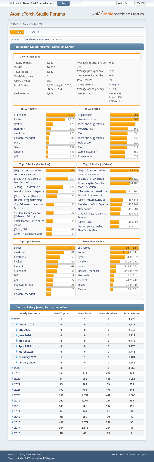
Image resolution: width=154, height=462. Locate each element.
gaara (17, 289)
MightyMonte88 (23, 284)
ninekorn (19, 133)
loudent (18, 151)
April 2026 (25, 346)
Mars (17, 142)
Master (82, 289)
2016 (17, 417)
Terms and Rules (127, 454)
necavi (81, 266)
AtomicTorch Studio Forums (37, 13)
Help (114, 454)
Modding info (85, 128)
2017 (17, 411)
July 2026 (24, 330)
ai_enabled (20, 115)
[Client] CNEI (21, 229)
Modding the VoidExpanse (29, 191)
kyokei (18, 124)
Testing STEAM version (27, 187)
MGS (17, 275)
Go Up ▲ (141, 454)
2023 (17, 379)
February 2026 (27, 357)
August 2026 (26, 324)
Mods (81, 133)
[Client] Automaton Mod (28, 233)
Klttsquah (114, 84)
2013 (17, 433)
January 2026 (27, 362)
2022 (17, 384)
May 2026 (25, 340)
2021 (17, 389)
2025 (17, 368)
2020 (17, 395)
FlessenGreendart (24, 138)
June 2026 (25, 335)
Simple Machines (33, 454)
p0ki (16, 156)
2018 (17, 406)
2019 (17, 400)
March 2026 (26, 351)
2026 (17, 319)
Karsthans (20, 257)
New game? (84, 209)
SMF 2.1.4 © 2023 (16, 454)
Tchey (17, 147)
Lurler (17, 119)
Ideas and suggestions (91, 124)
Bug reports (85, 115)
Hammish (19, 128)
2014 (17, 427)
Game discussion (87, 119)
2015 (17, 422)
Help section (85, 142)
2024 (17, 373)
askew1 (82, 284)
